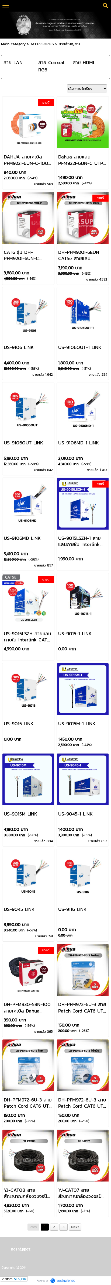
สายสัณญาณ (69, 44)
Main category (13, 44)
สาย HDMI (83, 62)
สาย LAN (13, 62)
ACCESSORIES (42, 44)
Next (75, 1227)
